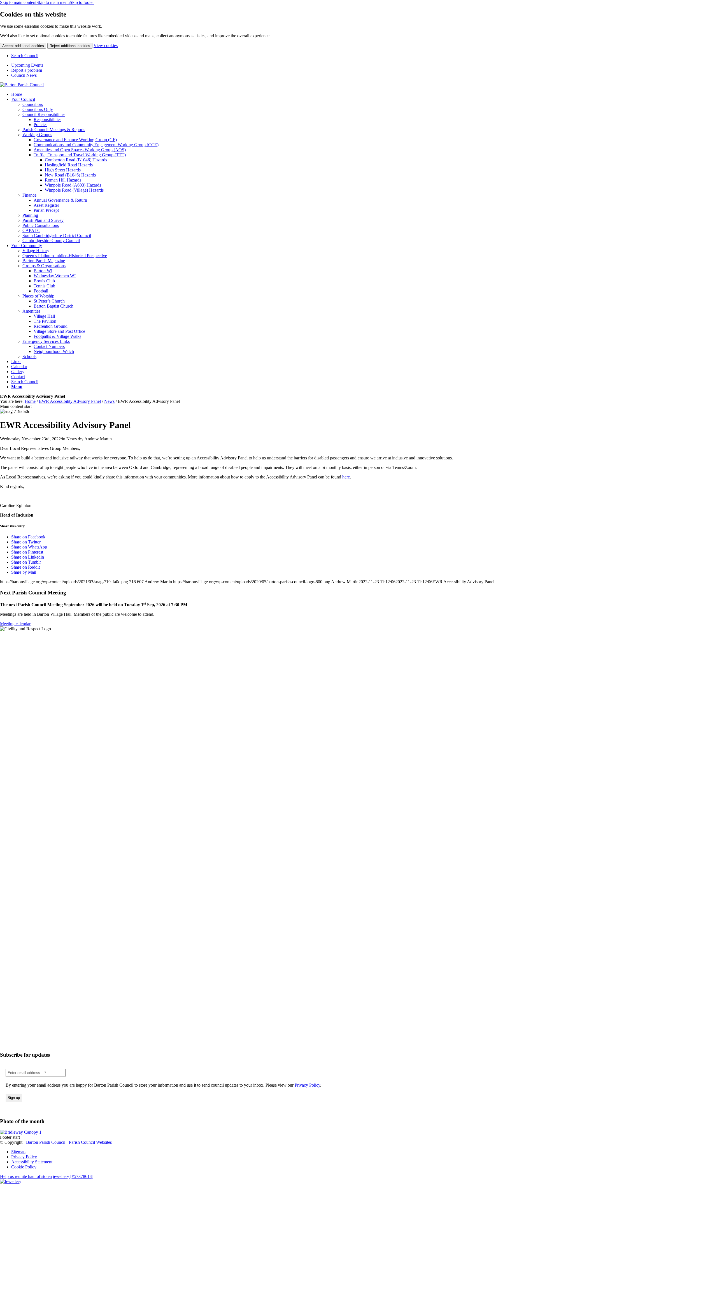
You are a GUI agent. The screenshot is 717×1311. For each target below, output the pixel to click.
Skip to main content (18, 2)
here (346, 477)
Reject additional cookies (70, 46)
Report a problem (26, 70)
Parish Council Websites (90, 1142)
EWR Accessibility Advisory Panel (70, 401)
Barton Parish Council (45, 1142)
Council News (24, 75)
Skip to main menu (53, 2)
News (109, 401)
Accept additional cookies (23, 46)
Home (30, 401)
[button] (16, 386)
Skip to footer (82, 2)
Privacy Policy (307, 1085)
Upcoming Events (27, 65)
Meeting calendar (15, 623)
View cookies (106, 45)
